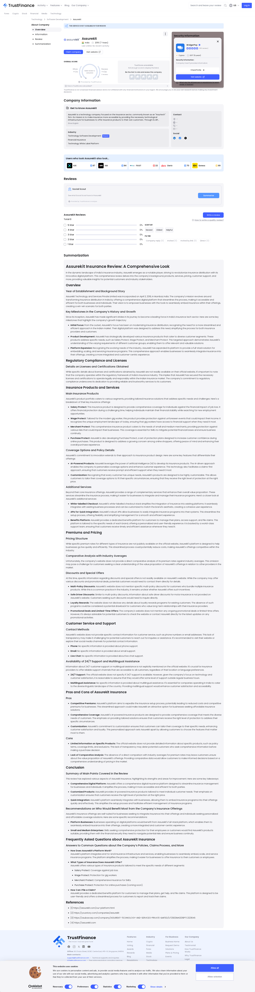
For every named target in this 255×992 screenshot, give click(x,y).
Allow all (215, 968)
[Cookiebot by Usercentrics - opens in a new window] (35, 987)
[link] (127, 493)
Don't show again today (127, 521)
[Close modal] (177, 474)
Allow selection (215, 977)
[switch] (94, 987)
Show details (156, 987)
